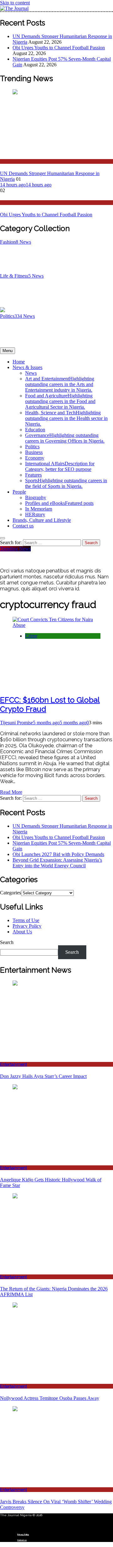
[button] (56, 1523)
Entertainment (13, 1064)
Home (19, 361)
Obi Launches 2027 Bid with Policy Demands (58, 854)
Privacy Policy (27, 926)
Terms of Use (26, 920)
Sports (66, 483)
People (19, 491)
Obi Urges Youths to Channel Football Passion (59, 47)
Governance (65, 438)
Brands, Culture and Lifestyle (42, 520)
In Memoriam (38, 508)
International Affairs (59, 466)
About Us (22, 931)
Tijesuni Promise (16, 722)
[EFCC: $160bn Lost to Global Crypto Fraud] (56, 625)
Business (34, 452)
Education (35, 429)
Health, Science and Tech (66, 418)
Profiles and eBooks (59, 503)
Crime (31, 635)
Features (33, 475)
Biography (35, 497)
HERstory (35, 514)
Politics (6, 202)
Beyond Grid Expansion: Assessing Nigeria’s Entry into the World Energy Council (57, 862)
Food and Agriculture (60, 401)
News (5, 161)
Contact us (23, 525)
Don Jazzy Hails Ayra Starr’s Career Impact (43, 1076)
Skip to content (15, 2)
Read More (11, 792)
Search (6, 942)
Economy (34, 458)
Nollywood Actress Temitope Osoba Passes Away (49, 1398)
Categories (10, 892)
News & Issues (27, 367)
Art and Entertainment (59, 384)
